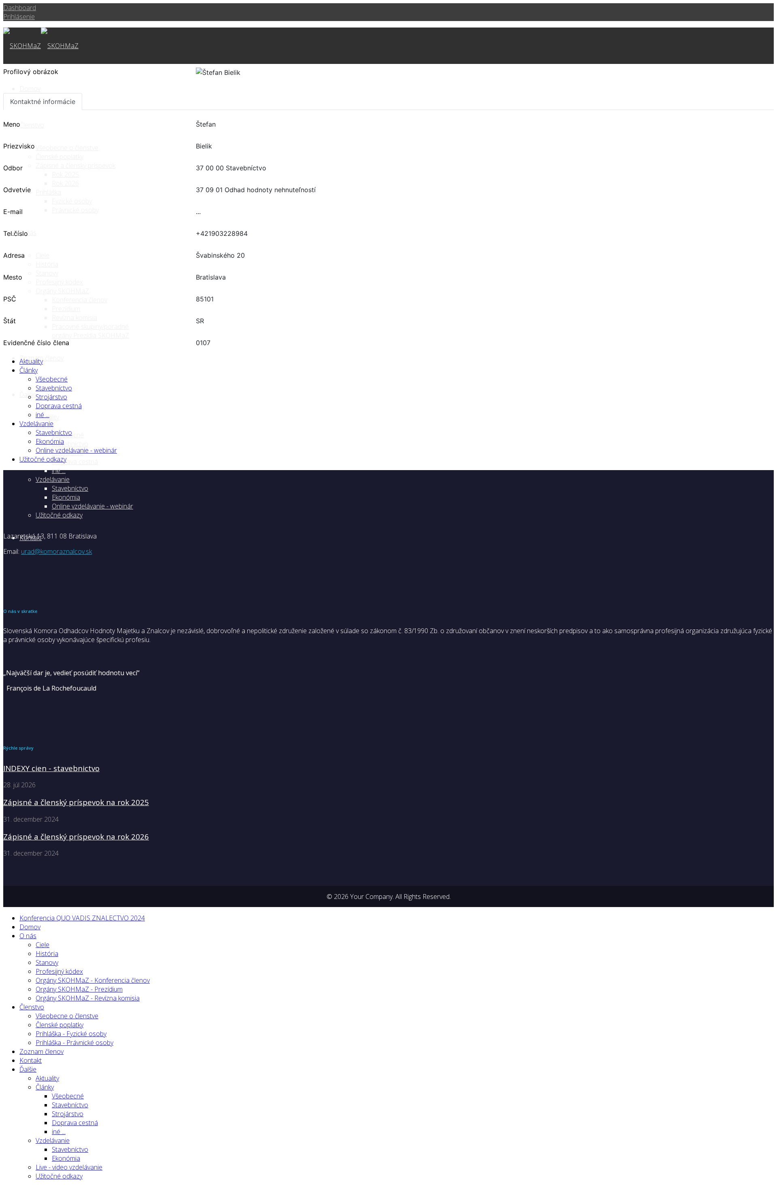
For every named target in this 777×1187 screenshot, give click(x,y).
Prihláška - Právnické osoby (74, 1042)
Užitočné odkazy (59, 515)
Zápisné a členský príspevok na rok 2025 (76, 802)
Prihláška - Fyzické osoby (71, 1033)
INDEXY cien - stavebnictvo (51, 768)
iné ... (59, 470)
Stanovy (47, 962)
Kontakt (30, 1060)
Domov (29, 88)
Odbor (13, 168)
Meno (11, 124)
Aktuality (31, 361)
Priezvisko (19, 146)
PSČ (9, 299)
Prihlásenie (19, 16)
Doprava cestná (75, 461)
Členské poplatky (59, 156)
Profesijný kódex (59, 971)
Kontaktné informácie (42, 102)
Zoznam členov (41, 1051)
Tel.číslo (15, 233)
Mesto (12, 277)
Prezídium (66, 308)
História (47, 264)
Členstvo (31, 1007)
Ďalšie (27, 1069)
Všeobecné (52, 379)
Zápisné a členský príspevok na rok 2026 (76, 836)
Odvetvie (17, 190)
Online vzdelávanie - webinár (92, 506)
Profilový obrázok (30, 72)
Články (28, 370)
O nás (27, 935)
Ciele (42, 944)
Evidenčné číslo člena (36, 343)
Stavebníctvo (70, 443)
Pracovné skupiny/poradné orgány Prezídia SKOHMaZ (90, 331)
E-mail (13, 212)
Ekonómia (66, 497)
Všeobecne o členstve (67, 1015)
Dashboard (19, 7)
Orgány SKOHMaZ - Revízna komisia (88, 998)
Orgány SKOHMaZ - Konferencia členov (93, 980)
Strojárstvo (51, 396)
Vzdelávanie (53, 479)
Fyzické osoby (72, 201)
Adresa (14, 255)
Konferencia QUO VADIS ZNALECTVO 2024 (82, 918)
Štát (9, 321)
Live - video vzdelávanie (69, 1167)
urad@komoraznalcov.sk (56, 551)
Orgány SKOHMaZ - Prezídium (79, 989)
